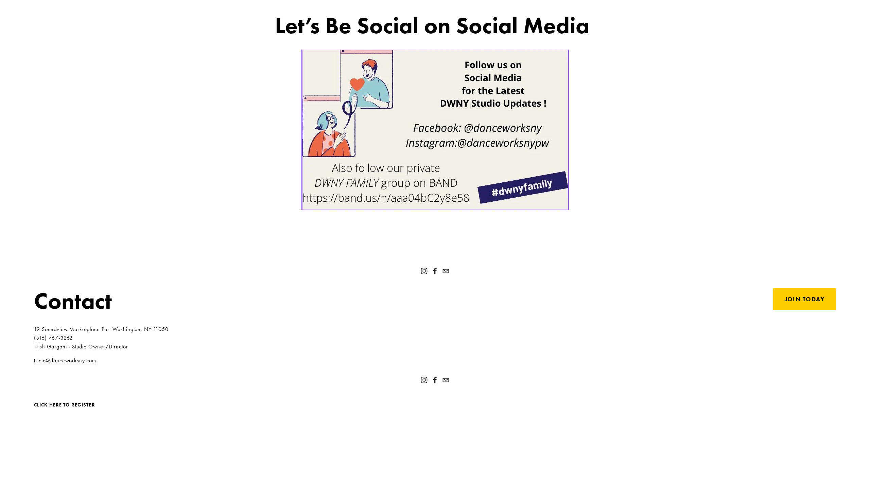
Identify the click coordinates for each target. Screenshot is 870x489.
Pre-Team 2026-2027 (65, 7)
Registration (416, 7)
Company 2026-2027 (297, 7)
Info (703, 7)
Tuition (373, 7)
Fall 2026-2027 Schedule (486, 7)
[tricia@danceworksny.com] (445, 271)
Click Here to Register (64, 405)
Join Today (804, 299)
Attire (183, 7)
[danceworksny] (424, 271)
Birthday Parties (230, 7)
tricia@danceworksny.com (65, 360)
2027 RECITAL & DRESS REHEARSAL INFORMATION (611, 7)
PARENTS (824, 7)
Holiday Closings (134, 7)
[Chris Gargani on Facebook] (435, 271)
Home (344, 7)
